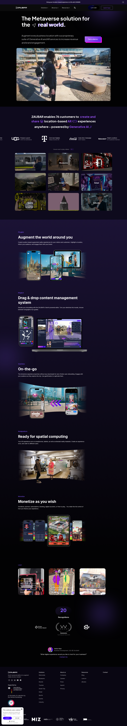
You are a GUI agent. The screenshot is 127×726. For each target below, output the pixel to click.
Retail (40, 692)
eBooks (84, 682)
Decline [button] (17, 718)
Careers (62, 678)
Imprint (62, 685)
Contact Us (63, 657)
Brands (41, 682)
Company (63, 675)
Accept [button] (7, 718)
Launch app (106, 8)
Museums (42, 678)
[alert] (12, 716)
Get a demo (93, 39)
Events (41, 698)
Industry (41, 702)
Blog (83, 675)
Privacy (62, 688)
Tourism (41, 685)
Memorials (42, 675)
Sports (41, 695)
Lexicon (84, 678)
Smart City (42, 688)
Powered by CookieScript (12, 723)
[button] (44, 7)
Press (62, 682)
